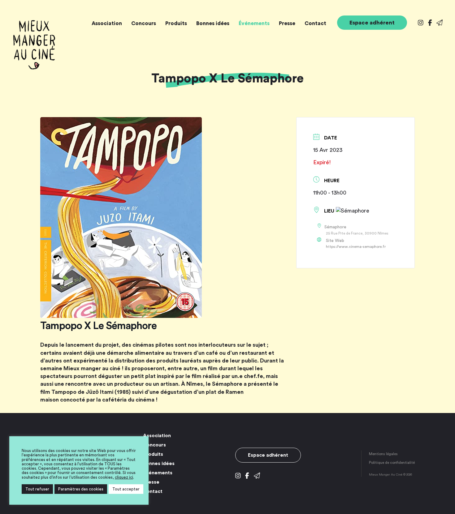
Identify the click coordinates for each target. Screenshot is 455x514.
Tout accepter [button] (126, 489)
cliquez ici (124, 477)
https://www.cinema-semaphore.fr (356, 246)
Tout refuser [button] (37, 489)
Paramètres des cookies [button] (80, 489)
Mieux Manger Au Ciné (34, 45)
